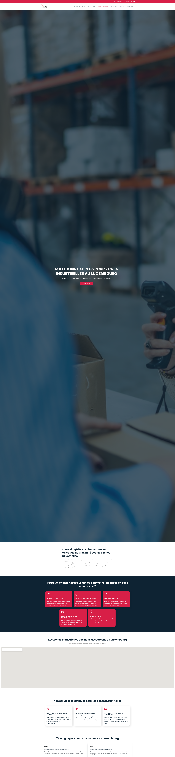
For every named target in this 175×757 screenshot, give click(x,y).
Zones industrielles (103, 6)
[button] (41, 750)
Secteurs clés (91, 6)
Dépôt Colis (114, 6)
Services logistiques (79, 6)
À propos (122, 6)
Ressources (130, 6)
